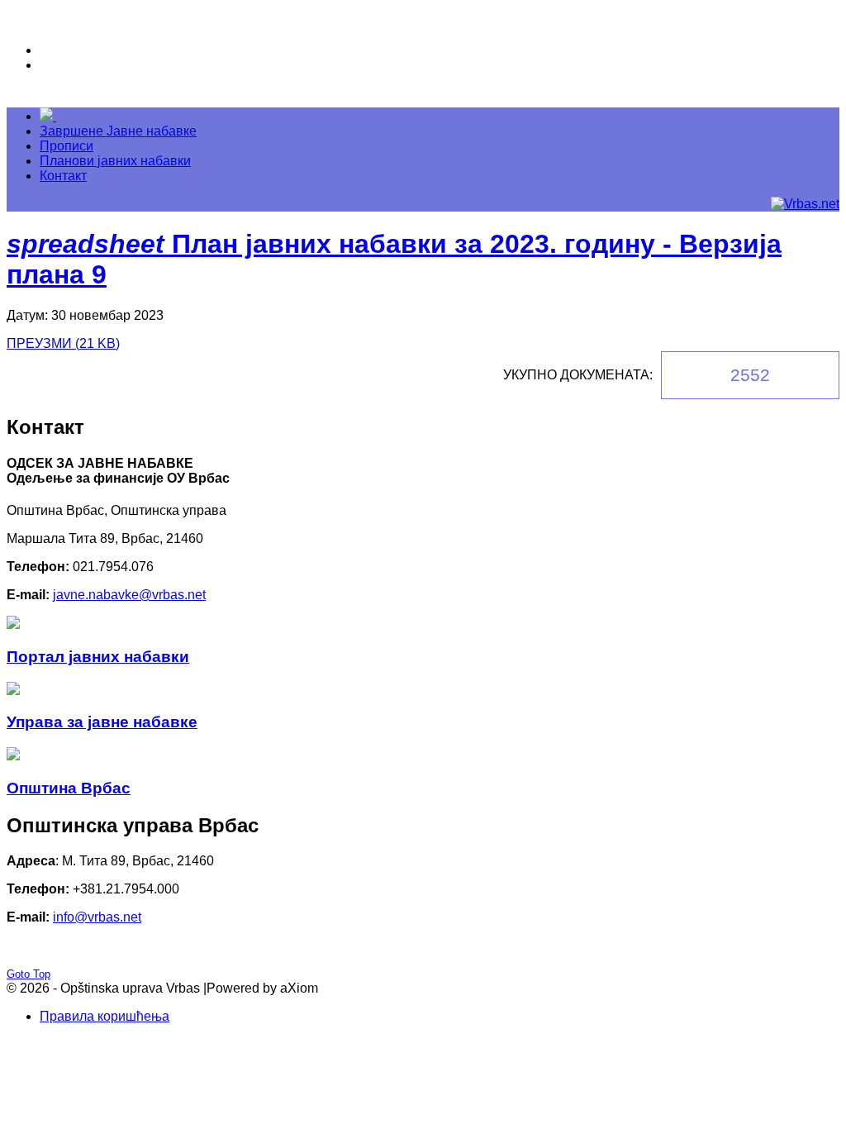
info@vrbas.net (97, 917)
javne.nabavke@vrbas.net (129, 595)
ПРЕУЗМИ (63, 343)
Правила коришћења (104, 1016)
